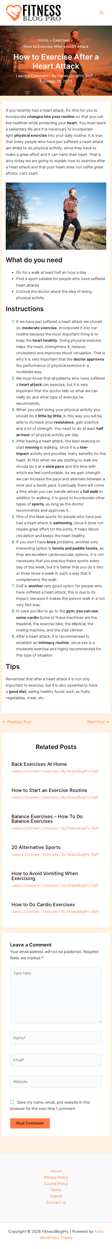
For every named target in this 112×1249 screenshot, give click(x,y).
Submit (56, 1196)
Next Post (98, 722)
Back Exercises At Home (39, 764)
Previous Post (17, 722)
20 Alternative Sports (36, 847)
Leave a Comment (32, 75)
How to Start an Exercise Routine (49, 790)
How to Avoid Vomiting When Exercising (44, 875)
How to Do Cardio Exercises (43, 904)
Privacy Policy (56, 1177)
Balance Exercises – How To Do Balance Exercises (47, 818)
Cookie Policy (56, 1183)
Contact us (56, 1202)
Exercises (50, 771)
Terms (56, 1190)
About (56, 1171)
